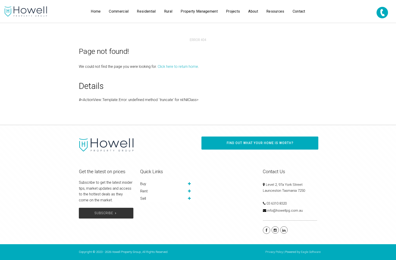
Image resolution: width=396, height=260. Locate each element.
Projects (233, 11)
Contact (299, 11)
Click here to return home (178, 66)
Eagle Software (311, 252)
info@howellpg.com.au (285, 210)
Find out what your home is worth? (260, 143)
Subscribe (104, 213)
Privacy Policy (274, 252)
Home (96, 11)
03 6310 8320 (277, 203)
